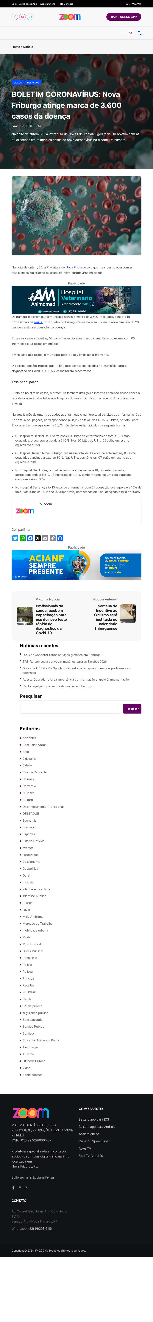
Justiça (27, 903)
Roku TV (85, 1148)
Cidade (17, 82)
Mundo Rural (32, 944)
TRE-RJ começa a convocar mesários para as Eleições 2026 (65, 661)
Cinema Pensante (35, 772)
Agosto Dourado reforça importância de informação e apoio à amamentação (76, 679)
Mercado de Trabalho (38, 923)
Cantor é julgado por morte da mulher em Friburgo (58, 686)
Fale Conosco (66, 3)
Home (16, 46)
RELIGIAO (29, 992)
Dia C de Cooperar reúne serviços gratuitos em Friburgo (62, 655)
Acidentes (29, 738)
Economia (29, 820)
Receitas (28, 985)
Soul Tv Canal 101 (91, 1156)
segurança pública (35, 1013)
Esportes (29, 834)
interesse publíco (34, 896)
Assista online (89, 1134)
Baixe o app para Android (97, 1127)
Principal (29, 978)
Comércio (29, 786)
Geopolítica (30, 868)
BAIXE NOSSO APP (124, 17)
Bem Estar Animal (35, 745)
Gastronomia (31, 862)
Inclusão (28, 882)
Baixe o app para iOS (94, 1119)
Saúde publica (32, 1006)
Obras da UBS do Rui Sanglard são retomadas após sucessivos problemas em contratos (77, 670)
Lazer (26, 910)
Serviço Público (33, 1026)
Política (27, 971)
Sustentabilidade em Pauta (41, 1040)
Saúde (27, 999)
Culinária (29, 793)
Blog (26, 752)
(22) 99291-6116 (40, 1229)
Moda (26, 937)
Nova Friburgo (75, 267)
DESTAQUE (33, 82)
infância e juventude (36, 889)
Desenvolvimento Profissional (43, 807)
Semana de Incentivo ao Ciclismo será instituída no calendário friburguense (105, 617)
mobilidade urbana (35, 930)
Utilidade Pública (34, 1061)
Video (26, 1068)
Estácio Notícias (33, 841)
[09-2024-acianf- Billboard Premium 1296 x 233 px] (76, 565)
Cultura (28, 800)
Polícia (27, 965)
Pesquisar (31, 696)
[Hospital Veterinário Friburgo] (76, 300)
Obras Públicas (33, 951)
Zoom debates (32, 1075)
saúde (38, 322)
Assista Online (47, 3)
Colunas (28, 779)
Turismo (28, 1054)
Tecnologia (30, 1047)
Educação (29, 827)
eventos (28, 848)
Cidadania (29, 758)
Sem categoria (32, 1019)
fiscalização (31, 855)
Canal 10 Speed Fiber (94, 1141)
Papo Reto (30, 958)
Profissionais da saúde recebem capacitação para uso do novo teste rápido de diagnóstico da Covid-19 (51, 619)
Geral (26, 875)
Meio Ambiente (33, 916)
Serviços (29, 1033)
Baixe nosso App (28, 3)
